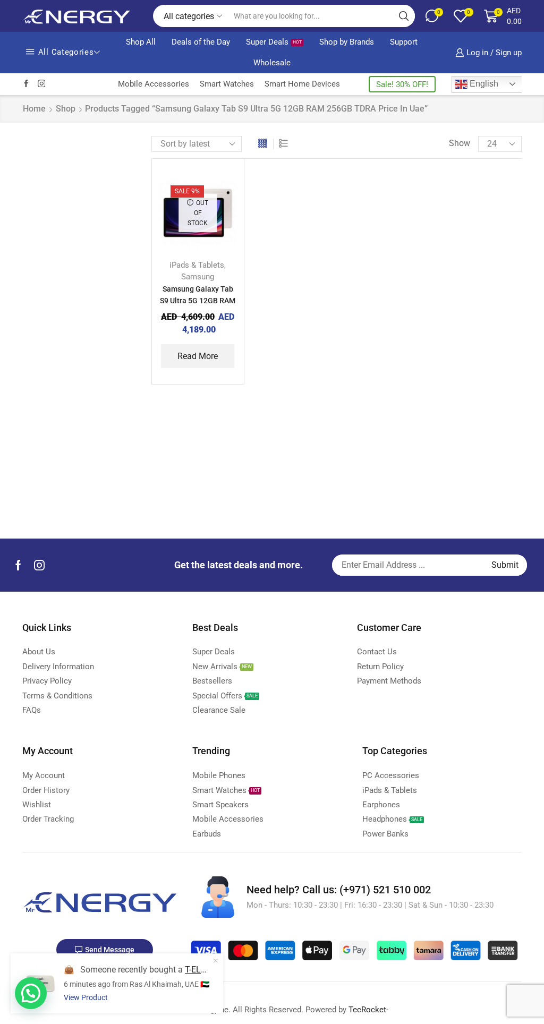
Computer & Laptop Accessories (445, 264)
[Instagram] (42, 84)
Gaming (424, 371)
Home (34, 109)
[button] (31, 993)
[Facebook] (26, 84)
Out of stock (451, 452)
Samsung (197, 276)
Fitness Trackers (439, 353)
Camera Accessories (447, 204)
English (483, 83)
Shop (65, 109)
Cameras (426, 222)
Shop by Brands (346, 42)
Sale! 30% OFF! (402, 84)
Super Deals (274, 42)
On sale (443, 470)
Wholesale (272, 62)
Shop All (141, 42)
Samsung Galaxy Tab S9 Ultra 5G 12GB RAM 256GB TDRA (197, 301)
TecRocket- (368, 1009)
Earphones (429, 318)
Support (404, 42)
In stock (443, 434)
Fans (418, 336)
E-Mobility (427, 300)
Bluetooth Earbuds (443, 168)
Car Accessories (439, 240)
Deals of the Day (201, 42)
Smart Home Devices (302, 84)
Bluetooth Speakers (445, 186)
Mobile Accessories (153, 84)
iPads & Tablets (196, 265)
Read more (197, 356)
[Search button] (404, 16)
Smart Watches (227, 84)
